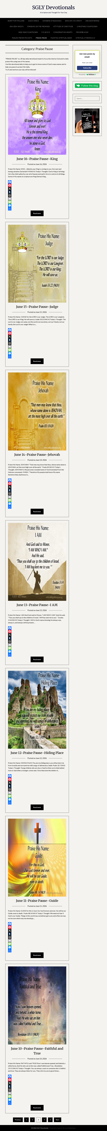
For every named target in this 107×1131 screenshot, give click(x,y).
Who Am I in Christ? (73, 21)
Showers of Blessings (52, 21)
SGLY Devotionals (53, 7)
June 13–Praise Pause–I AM (37, 605)
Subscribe (87, 68)
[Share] (37, 209)
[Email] (37, 198)
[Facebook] (37, 182)
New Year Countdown (28, 32)
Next (57, 1120)
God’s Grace (33, 21)
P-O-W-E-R (45, 32)
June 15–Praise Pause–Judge (37, 307)
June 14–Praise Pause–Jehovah (37, 455)
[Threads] (37, 195)
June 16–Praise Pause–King (37, 159)
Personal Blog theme (69, 1128)
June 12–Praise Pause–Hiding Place (37, 753)
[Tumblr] (37, 192)
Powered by (82, 74)
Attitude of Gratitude (63, 26)
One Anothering (92, 21)
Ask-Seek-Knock (17, 26)
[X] (37, 188)
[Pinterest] (37, 185)
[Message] (37, 202)
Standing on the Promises (38, 26)
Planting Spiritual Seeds (61, 38)
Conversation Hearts (62, 32)
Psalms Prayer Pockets (22, 38)
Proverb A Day (82, 32)
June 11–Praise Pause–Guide (37, 901)
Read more (37, 213)
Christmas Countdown (87, 26)
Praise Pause (41, 38)
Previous (18, 1120)
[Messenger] (37, 205)
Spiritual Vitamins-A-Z (85, 38)
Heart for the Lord (16, 21)
